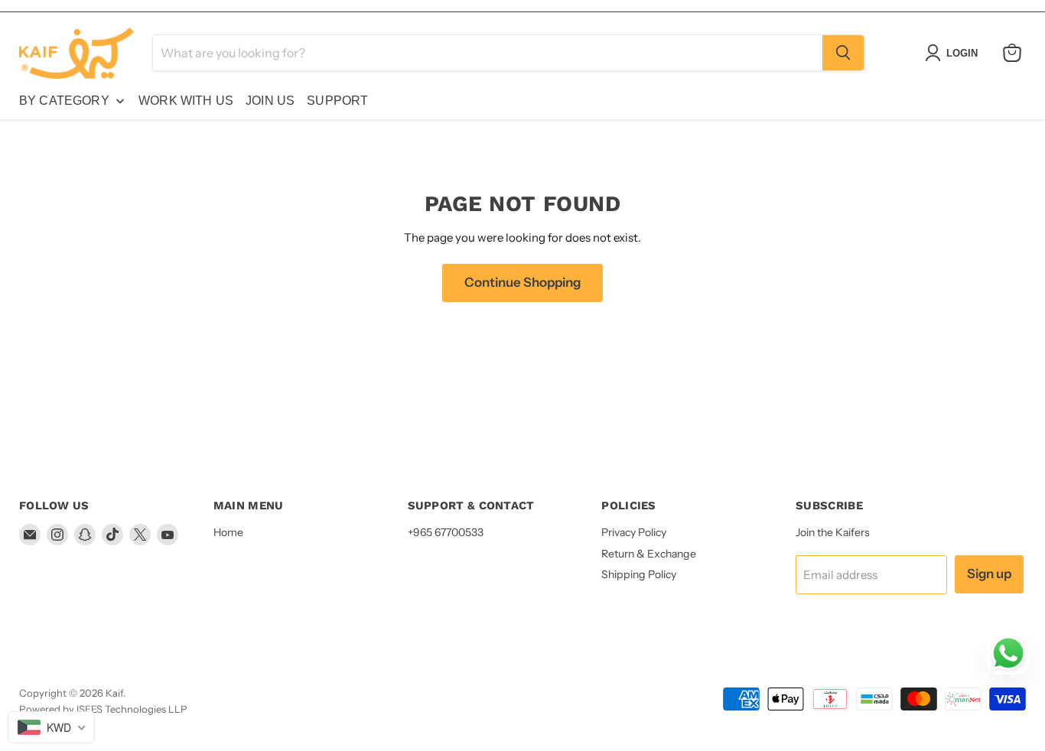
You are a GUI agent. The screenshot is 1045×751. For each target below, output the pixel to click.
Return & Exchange (648, 554)
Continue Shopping (522, 282)
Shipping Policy (638, 574)
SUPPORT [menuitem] (337, 100)
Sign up (989, 573)
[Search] (843, 52)
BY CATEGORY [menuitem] (64, 100)
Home (228, 532)
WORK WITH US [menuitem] (185, 100)
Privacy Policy (633, 532)
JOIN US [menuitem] (270, 100)
